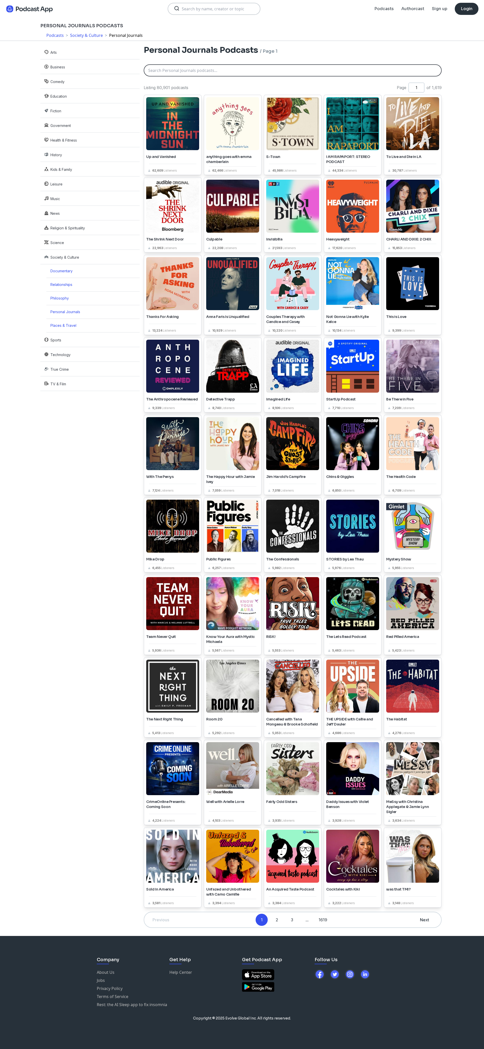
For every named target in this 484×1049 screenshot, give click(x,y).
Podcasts (384, 8)
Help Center (180, 972)
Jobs (101, 980)
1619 (323, 919)
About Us (105, 972)
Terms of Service (112, 996)
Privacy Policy (110, 988)
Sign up (439, 8)
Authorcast (412, 8)
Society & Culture (86, 35)
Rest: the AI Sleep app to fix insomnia (132, 1004)
